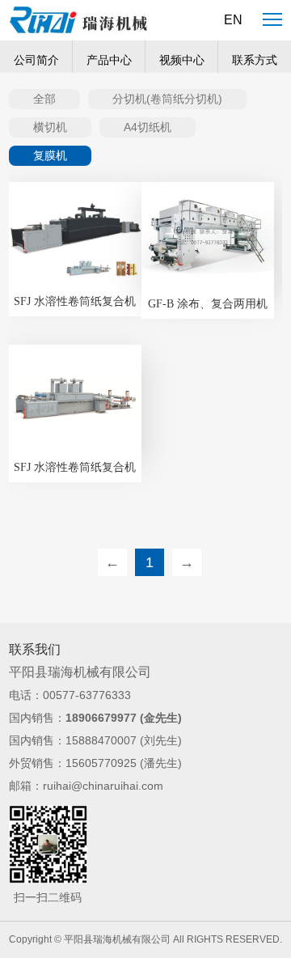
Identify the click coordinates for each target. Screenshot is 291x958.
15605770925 (101, 763)
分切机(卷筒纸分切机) (167, 98)
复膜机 (50, 155)
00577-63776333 (87, 695)
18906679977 (101, 717)
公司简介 (36, 60)
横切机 (50, 127)
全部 (44, 98)
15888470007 (101, 740)
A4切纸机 (147, 127)
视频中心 (182, 60)
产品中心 (109, 60)
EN (233, 20)
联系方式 (254, 60)
